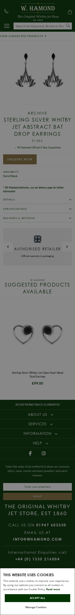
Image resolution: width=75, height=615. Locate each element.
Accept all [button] (37, 598)
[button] (38, 607)
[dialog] (37, 591)
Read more (53, 589)
